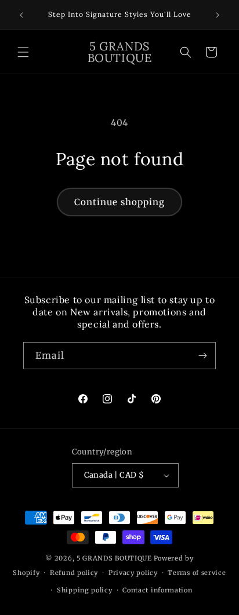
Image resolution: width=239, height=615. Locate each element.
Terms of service (197, 573)
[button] (23, 52)
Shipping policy (85, 590)
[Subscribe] (202, 355)
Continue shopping (119, 202)
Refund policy (74, 573)
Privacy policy (133, 573)
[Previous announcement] (21, 15)
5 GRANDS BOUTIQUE (114, 558)
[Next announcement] (217, 15)
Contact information (157, 590)
